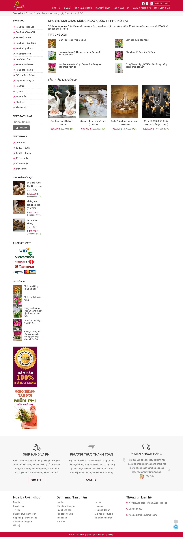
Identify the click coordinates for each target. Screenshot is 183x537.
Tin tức (29, 13)
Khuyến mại (18, 506)
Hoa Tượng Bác (102, 8)
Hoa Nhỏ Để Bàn (23, 37)
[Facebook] (143, 3)
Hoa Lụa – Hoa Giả (61, 8)
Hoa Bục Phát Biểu (141, 8)
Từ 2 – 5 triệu (22, 163)
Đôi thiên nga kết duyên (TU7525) (62, 123)
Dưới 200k (20, 142)
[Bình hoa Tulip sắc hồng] (17, 301)
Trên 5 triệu (21, 169)
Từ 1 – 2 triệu (22, 158)
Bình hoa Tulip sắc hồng (137, 40)
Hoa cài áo (62, 517)
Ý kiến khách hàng (146, 454)
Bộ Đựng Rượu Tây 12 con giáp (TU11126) (34, 186)
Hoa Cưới (20, 86)
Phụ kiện (61, 521)
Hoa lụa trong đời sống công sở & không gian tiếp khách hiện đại (32, 335)
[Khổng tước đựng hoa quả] (19, 207)
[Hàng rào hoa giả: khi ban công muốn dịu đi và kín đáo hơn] (17, 312)
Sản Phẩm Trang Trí (25, 32)
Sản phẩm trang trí (66, 506)
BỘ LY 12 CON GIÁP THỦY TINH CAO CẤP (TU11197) (155, 123)
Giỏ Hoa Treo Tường (25, 75)
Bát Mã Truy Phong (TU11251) (32, 223)
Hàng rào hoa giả (65, 514)
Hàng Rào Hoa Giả (24, 70)
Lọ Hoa (19, 91)
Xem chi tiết (36, 480)
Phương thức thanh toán (91, 454)
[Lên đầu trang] (176, 521)
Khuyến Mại (21, 107)
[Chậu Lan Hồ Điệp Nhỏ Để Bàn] (17, 324)
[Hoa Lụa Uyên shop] (19, 5)
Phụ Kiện (20, 102)
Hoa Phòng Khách (82, 8)
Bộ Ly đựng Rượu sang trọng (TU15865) (124, 123)
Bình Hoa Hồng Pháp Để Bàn (31, 287)
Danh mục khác (162, 8)
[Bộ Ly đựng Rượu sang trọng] (125, 101)
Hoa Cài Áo (21, 96)
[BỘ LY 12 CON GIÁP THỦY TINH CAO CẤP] (156, 101)
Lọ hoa (98, 502)
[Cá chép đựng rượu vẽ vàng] (93, 101)
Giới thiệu (17, 502)
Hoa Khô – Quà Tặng (26, 43)
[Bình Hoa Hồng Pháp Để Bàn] (17, 290)
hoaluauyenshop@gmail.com (143, 515)
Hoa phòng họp (64, 510)
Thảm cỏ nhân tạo (103, 517)
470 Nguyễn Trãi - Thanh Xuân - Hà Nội (148, 503)
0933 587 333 (135, 509)
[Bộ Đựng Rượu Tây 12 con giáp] (19, 188)
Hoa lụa (60, 502)
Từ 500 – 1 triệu (23, 153)
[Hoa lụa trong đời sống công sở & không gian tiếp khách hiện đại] (17, 335)
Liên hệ (16, 525)
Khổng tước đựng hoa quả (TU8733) (33, 205)
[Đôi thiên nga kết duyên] (62, 101)
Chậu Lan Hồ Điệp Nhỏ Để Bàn (32, 321)
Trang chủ (18, 13)
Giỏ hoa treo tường (104, 514)
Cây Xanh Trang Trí (25, 80)
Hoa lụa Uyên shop (105, 535)
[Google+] (147, 3)
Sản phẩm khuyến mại (63, 79)
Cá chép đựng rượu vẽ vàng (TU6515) (93, 123)
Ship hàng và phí (36, 454)
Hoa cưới (99, 506)
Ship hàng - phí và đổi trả (25, 517)
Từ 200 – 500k (22, 148)
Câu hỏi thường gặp (22, 521)
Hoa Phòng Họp (121, 8)
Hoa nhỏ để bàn (102, 510)
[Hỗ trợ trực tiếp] (176, 527)
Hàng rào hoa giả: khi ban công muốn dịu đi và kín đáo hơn (33, 312)
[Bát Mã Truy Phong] (19, 225)
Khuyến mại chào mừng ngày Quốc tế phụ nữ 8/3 (88, 21)
